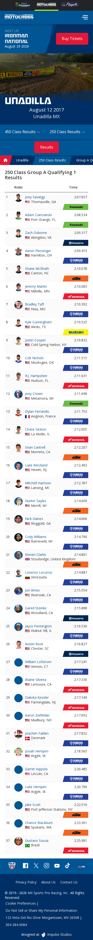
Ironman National (16, 38)
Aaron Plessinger (38, 250)
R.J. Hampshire (36, 375)
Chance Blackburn (39, 822)
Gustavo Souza (36, 840)
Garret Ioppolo (36, 769)
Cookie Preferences (20, 903)
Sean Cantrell (35, 447)
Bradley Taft (34, 304)
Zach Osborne (36, 232)
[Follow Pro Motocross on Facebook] (25, 866)
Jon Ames (32, 590)
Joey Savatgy (35, 197)
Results (46, 147)
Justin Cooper (35, 340)
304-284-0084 (16, 924)
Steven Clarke (35, 554)
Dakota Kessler (37, 697)
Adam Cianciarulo (38, 215)
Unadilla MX (46, 116)
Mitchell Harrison (38, 483)
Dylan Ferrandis (37, 411)
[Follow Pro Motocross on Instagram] (46, 866)
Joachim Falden (37, 733)
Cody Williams (35, 536)
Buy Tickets (72, 38)
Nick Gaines (34, 518)
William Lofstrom (38, 661)
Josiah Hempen (36, 751)
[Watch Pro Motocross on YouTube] (57, 866)
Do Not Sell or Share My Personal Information (41, 910)
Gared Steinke (35, 608)
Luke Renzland (36, 465)
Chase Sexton (35, 429)
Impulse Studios (59, 934)
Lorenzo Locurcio (38, 572)
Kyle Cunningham (38, 322)
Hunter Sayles (35, 501)
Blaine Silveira (35, 679)
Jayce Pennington (38, 626)
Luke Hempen (35, 787)
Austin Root (34, 644)
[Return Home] (19, 17)
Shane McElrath (37, 268)
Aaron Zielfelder (37, 715)
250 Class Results (52, 160)
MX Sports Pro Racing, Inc (48, 893)
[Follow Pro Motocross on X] (36, 866)
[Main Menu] (85, 17)
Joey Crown (34, 393)
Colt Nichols (34, 358)
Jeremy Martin (36, 286)
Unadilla (22, 160)
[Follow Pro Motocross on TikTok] (67, 866)
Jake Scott (33, 804)
